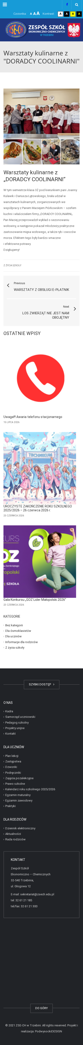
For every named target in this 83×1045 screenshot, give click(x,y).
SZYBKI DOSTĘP (40, 684)
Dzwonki (11, 767)
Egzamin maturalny (17, 794)
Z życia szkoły (12, 265)
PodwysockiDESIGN (48, 1031)
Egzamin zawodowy (18, 800)
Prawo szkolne (15, 783)
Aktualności (13, 834)
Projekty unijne (14, 728)
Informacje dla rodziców (21, 642)
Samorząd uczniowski (20, 717)
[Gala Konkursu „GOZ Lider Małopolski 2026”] (39, 561)
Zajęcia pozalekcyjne (19, 778)
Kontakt (10, 733)
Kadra (9, 711)
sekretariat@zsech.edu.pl (37, 894)
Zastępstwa (13, 761)
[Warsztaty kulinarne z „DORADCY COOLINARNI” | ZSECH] (41, 29)
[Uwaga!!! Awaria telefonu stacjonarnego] (39, 379)
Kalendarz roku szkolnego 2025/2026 (30, 789)
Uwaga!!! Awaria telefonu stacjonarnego (32, 417)
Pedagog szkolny (17, 722)
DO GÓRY (41, 1008)
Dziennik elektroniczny (20, 828)
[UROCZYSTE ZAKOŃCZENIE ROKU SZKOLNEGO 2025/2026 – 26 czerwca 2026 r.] (39, 468)
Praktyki (10, 806)
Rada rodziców (15, 839)
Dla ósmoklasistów (18, 631)
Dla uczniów (13, 636)
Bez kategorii (14, 625)
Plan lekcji (11, 756)
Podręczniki (13, 772)
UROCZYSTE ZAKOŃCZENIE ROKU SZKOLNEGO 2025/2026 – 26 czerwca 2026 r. (37, 508)
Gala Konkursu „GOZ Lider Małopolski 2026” (34, 599)
